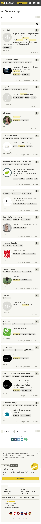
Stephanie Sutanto (9, 243)
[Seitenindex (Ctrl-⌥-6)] (38, 3)
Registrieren (22, 3)
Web (17, 138)
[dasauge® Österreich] (14, 513)
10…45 (23, 431)
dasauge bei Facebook (10, 497)
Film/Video (29, 350)
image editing (7, 47)
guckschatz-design (9, 403)
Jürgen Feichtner (9, 87)
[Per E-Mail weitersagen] (28, 439)
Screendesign (9, 164)
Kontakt (5, 489)
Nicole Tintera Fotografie (12, 217)
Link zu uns (6, 493)
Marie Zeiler (7, 295)
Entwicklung (26, 164)
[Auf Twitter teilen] (18, 439)
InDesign (29, 146)
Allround (7, 89)
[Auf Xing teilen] (12, 439)
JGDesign (6, 321)
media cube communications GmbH (16, 373)
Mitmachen (5, 465)
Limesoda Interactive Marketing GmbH (17, 161)
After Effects (25, 74)
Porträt (29, 62)
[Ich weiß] (37, 453)
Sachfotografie (32, 203)
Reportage (19, 350)
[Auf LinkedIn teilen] (22, 439)
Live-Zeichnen (31, 254)
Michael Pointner (9, 269)
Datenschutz (7, 460)
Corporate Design (27, 138)
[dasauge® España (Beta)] (29, 513)
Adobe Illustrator (25, 415)
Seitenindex (24, 493)
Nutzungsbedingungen (28, 491)
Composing (8, 62)
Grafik (23, 254)
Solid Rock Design (9, 135)
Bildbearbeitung (26, 280)
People (27, 97)
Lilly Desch (6, 113)
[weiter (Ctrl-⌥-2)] (38, 17)
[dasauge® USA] (25, 513)
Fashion (33, 97)
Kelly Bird (6, 30)
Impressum (24, 489)
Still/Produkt (27, 193)
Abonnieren (13, 465)
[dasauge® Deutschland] (10, 513)
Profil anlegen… (20, 479)
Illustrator (32, 334)
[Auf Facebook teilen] (15, 439)
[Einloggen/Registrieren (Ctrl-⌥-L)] (30, 3)
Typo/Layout (9, 138)
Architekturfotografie (19, 203)
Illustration (8, 245)
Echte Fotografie (18, 97)
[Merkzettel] (34, 3)
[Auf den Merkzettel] (37, 30)
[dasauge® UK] (22, 513)
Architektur (17, 193)
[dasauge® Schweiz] (18, 513)
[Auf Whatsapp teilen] (25, 439)
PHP (36, 178)
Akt (26, 89)
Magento (21, 178)
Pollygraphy (7, 347)
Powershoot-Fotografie (11, 60)
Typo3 (15, 178)
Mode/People (19, 62)
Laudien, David (8, 191)
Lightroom (25, 120)
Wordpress (29, 178)
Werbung (7, 298)
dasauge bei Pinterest (28, 497)
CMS (14, 146)
